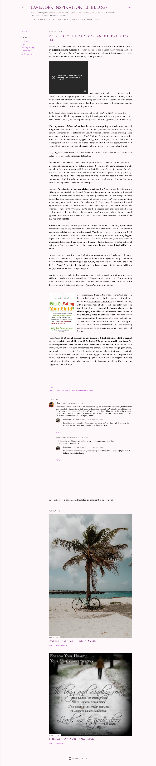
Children (25, 41)
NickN (58, 403)
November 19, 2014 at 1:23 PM (72, 403)
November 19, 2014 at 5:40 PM (92, 419)
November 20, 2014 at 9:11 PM (77, 437)
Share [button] (24, 31)
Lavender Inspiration (72, 419)
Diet (23, 44)
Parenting (26, 51)
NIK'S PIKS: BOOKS (61, 20)
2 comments (59, 743)
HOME (33, 20)
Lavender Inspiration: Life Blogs (69, 7)
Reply (58, 432)
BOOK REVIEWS (45, 20)
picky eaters (27, 54)
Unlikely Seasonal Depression (72, 641)
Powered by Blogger (80, 758)
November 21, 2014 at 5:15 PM (92, 447)
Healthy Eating (28, 47)
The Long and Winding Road (71, 739)
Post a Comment (61, 645)
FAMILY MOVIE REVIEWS (81, 20)
